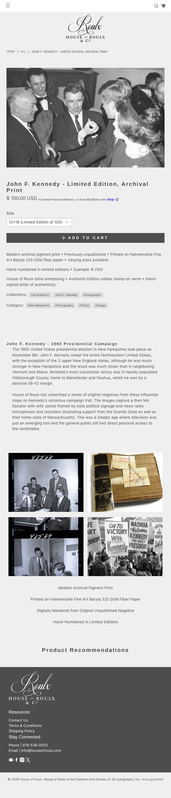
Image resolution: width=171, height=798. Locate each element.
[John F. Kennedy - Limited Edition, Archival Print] (85, 117)
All (23, 51)
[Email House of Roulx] (11, 761)
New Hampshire (38, 305)
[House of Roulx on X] (28, 761)
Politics (84, 305)
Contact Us (18, 720)
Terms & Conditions (25, 725)
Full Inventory (40, 295)
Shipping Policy (22, 731)
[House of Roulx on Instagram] (22, 761)
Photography (92, 295)
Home (10, 51)
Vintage (100, 305)
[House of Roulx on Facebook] (16, 761)
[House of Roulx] (85, 28)
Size (10, 213)
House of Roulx (31, 779)
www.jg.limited (152, 779)
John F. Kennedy (66, 295)
